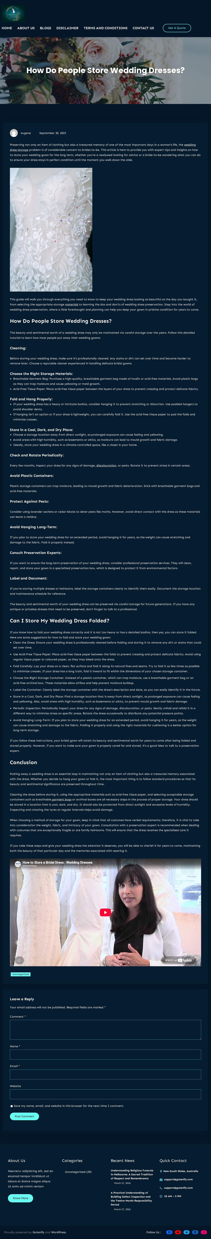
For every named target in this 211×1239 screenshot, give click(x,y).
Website (15, 1086)
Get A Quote (177, 28)
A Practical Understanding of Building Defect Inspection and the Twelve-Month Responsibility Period (131, 1198)
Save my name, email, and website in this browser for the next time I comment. (69, 1106)
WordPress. (58, 1232)
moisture (135, 678)
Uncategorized (20, 974)
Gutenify (39, 1232)
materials (71, 304)
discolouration (106, 465)
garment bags (61, 799)
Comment (18, 1016)
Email (15, 1066)
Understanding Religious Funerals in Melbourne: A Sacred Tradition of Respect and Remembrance (132, 1174)
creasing (152, 389)
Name (15, 1046)
